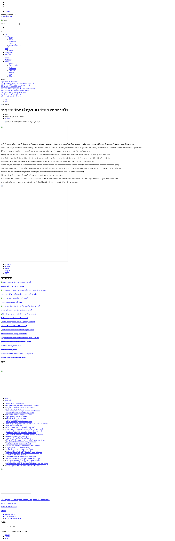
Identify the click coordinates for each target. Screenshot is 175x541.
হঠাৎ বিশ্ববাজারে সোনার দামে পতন (15, 420)
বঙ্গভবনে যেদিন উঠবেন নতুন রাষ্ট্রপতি (10, 81)
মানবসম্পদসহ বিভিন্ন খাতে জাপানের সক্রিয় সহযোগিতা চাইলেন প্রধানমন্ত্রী (16, 310)
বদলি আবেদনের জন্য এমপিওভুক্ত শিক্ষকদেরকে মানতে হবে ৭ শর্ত (18, 83)
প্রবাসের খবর (8, 60)
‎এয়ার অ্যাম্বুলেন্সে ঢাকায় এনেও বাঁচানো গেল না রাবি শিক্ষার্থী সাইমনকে (24, 465)
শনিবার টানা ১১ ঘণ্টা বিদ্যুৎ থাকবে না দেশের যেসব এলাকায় (15, 85)
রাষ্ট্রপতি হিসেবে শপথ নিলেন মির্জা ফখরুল (11, 94)
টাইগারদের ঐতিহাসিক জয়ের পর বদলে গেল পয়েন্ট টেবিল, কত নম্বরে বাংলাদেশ (25, 440)
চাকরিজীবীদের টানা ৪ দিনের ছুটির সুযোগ (16, 455)
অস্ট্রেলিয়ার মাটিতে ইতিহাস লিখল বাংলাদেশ (17, 447)
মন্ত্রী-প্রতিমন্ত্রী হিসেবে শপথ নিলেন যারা (11, 96)
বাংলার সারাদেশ (8, 52)
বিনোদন (7, 58)
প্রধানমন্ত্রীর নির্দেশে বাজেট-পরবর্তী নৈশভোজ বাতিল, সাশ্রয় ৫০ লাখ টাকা (16, 341)
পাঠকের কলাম (12, 69)
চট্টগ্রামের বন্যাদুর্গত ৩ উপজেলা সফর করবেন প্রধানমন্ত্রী (12, 286)
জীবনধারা (11, 63)
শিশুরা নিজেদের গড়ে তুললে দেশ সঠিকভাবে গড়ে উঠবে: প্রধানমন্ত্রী (14, 318)
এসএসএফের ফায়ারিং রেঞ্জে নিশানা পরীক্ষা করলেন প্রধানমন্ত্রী (13, 357)
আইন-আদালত (12, 41)
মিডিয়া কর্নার (12, 76)
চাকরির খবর (12, 71)
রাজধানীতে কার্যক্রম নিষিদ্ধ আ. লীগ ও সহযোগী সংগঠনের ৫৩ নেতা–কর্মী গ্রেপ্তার (27, 464)
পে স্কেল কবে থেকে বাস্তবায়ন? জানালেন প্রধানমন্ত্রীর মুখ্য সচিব (22, 445)
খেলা (6, 56)
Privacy (7, 535)
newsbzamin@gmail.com (13, 518)
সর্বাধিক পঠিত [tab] (8, 400)
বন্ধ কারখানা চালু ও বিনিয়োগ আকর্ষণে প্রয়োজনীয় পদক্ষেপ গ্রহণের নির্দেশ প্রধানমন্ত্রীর (18, 294)
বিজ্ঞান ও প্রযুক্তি (13, 65)
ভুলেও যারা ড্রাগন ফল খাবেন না (14, 425)
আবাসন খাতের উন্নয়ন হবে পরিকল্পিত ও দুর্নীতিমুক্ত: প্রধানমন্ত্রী (14, 326)
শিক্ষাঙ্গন (11, 43)
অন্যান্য (7, 61)
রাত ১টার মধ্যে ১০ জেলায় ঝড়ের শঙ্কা (11, 87)
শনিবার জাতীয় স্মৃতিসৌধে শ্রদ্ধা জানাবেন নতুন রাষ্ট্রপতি (15, 90)
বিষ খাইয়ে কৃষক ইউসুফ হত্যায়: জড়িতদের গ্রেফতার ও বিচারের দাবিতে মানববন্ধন (27, 424)
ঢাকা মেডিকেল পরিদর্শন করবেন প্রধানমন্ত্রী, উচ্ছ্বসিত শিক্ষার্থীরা (14, 334)
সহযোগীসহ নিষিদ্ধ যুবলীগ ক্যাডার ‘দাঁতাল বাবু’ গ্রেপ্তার (20, 462)
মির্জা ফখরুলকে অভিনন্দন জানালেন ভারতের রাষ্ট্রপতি (14, 92)
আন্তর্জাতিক (8, 47)
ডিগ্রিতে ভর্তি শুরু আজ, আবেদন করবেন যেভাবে (18, 444)
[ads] (16, 493)
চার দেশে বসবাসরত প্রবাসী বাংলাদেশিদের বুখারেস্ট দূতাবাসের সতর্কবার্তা (24, 431)
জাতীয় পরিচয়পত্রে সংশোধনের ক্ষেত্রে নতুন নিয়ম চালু (20, 449)
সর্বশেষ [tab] (6, 398)
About (7, 538)
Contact (7, 11)
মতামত (10, 67)
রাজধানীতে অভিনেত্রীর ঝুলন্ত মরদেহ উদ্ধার (17, 436)
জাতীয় (6, 49)
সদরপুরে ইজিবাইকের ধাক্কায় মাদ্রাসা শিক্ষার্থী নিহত (19, 422)
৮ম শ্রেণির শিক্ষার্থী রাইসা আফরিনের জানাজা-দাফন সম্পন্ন (21, 456)
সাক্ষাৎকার (11, 72)
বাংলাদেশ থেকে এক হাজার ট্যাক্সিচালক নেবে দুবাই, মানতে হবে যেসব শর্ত (24, 429)
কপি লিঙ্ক (7, 118)
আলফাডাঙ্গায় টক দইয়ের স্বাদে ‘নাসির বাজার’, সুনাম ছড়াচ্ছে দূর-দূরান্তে (24, 434)
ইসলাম (10, 74)
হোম (6, 34)
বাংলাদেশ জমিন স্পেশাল (15, 45)
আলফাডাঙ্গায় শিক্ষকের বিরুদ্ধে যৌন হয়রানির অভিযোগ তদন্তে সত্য (23, 451)
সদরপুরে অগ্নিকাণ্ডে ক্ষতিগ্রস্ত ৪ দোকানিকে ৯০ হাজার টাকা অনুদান (24, 453)
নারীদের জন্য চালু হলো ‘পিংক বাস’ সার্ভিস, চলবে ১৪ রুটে (20, 427)
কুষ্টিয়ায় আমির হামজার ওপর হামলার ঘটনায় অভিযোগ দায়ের (21, 433)
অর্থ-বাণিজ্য (8, 54)
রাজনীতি (11, 50)
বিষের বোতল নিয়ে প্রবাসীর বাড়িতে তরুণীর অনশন (18, 438)
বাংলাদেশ (7, 36)
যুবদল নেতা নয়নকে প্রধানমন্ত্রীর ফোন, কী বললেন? (11, 302)
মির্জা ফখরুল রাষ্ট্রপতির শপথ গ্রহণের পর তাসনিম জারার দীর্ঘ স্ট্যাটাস (18, 89)
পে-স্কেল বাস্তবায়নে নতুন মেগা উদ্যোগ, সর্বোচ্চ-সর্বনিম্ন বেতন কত (23, 458)
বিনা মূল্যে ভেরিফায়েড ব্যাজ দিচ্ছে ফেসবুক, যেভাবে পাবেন (21, 442)
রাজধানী (11, 40)
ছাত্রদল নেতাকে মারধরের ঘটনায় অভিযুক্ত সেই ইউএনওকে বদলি (22, 460)
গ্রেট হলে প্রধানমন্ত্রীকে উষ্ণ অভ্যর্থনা (9, 349)
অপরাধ (10, 38)
